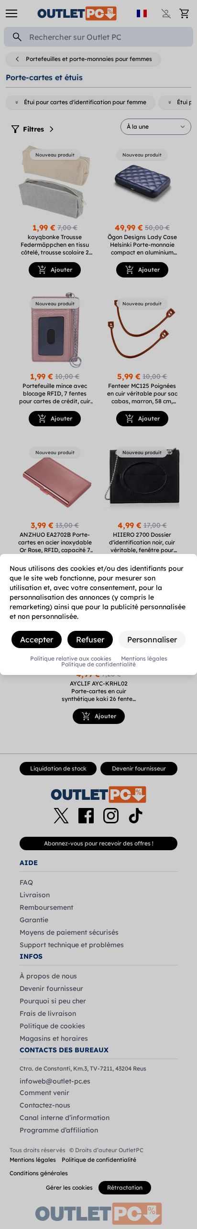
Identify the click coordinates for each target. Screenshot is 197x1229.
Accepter (36, 639)
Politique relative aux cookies (70, 659)
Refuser (90, 639)
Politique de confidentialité (98, 664)
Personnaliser (152, 639)
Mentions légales (144, 659)
